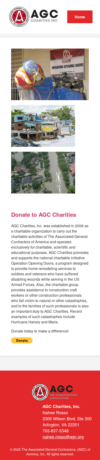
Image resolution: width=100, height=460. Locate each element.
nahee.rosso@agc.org (63, 437)
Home (80, 17)
